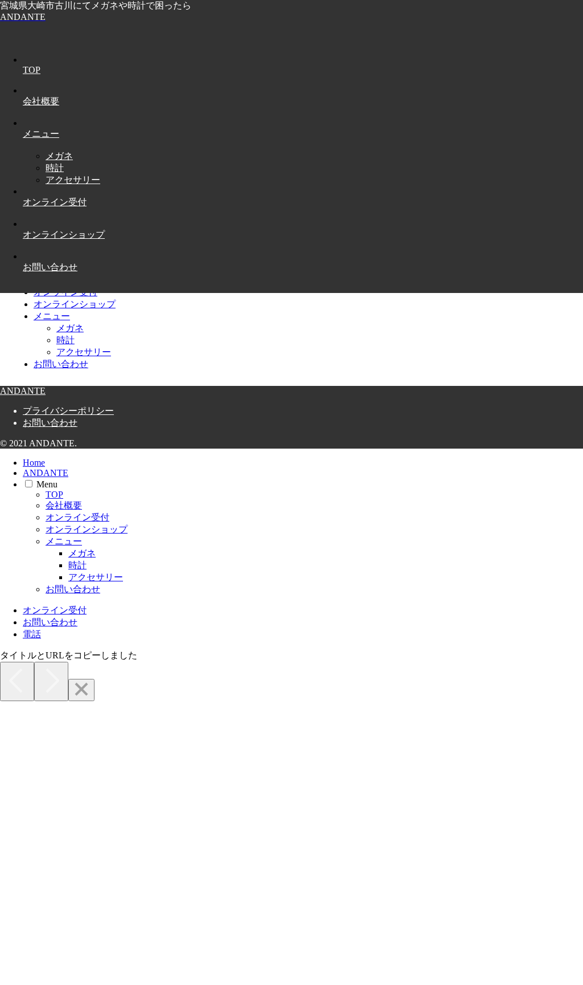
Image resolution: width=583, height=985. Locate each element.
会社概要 (64, 505)
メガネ (70, 328)
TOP (54, 494)
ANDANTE (45, 473)
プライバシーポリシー (68, 411)
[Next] (51, 681)
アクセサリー (83, 352)
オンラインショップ (75, 304)
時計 (65, 340)
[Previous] (17, 681)
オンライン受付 (77, 517)
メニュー (52, 316)
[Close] (81, 690)
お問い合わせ (61, 364)
